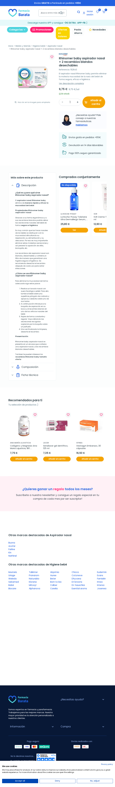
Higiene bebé (39, 46)
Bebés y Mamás (23, 46)
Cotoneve (77, 575)
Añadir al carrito (95, 102)
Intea (100, 581)
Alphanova (34, 588)
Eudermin (102, 572)
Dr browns (77, 581)
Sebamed (13, 581)
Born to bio (56, 581)
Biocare (12, 588)
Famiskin (101, 578)
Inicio (10, 46)
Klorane (33, 581)
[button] (104, 12)
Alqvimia (54, 572)
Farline (11, 549)
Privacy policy (107, 764)
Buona (11, 542)
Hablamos (82, 124)
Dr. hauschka (78, 585)
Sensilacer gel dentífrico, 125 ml (56, 447)
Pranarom (34, 575)
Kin (9, 552)
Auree (53, 575)
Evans (100, 575)
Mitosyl (32, 585)
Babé (11, 585)
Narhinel (12, 555)
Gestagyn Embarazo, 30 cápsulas (88, 447)
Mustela (12, 572)
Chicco (75, 572)
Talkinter (33, 572)
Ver (74, 230)
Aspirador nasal (55, 46)
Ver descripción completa (71, 83)
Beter (53, 578)
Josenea (101, 588)
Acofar (11, 546)
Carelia (54, 588)
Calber (53, 585)
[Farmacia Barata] (18, 12)
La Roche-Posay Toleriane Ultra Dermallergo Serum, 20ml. (74, 218)
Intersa (100, 585)
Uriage (11, 575)
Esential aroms (79, 588)
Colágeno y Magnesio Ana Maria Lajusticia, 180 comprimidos (24, 447)
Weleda (12, 578)
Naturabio (34, 578)
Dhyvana (76, 578)
